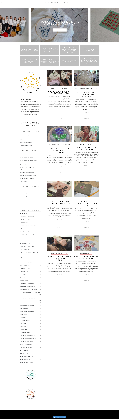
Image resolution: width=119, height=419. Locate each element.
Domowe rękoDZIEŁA (24, 154)
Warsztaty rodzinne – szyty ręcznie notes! (59, 202)
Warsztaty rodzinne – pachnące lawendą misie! (59, 258)
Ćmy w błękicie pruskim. (25, 231)
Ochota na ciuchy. (23, 193)
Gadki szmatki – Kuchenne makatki (27, 216)
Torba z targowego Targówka (26, 142)
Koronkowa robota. (24, 222)
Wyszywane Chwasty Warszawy (26, 362)
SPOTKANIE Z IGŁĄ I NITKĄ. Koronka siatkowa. (86, 94)
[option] (59, 25)
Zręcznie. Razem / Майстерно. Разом (27, 257)
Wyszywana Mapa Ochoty (25, 243)
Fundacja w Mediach (24, 280)
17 (74, 291)
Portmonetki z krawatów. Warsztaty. (27, 202)
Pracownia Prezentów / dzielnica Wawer (28, 175)
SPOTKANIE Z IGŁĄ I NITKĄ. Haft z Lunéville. (59, 150)
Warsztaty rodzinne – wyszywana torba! (59, 92)
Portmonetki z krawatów (25, 332)
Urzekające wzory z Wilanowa (59, 88)
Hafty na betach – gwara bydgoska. (27, 228)
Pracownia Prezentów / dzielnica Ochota (28, 225)
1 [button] (57, 40)
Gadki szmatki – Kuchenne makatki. (27, 246)
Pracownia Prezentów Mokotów (26, 199)
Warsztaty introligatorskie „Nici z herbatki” (86, 203)
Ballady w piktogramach (25, 249)
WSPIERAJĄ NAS (24, 353)
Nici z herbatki (23, 164)
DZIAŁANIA (23, 274)
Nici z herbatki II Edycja (86, 144)
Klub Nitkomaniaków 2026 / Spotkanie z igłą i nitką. (32, 299)
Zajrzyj (60, 31)
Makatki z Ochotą (23, 213)
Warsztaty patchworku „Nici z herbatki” (86, 257)
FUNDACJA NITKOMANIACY (59, 2)
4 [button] (62, 40)
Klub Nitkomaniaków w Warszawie (27, 172)
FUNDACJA (22, 277)
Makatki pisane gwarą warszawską (27, 178)
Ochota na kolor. (23, 181)
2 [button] (58, 40)
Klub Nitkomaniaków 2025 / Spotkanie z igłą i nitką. (32, 293)
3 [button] (60, 40)
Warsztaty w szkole (24, 350)
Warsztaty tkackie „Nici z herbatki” (86, 148)
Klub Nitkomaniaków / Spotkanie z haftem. (28, 190)
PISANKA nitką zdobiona (25, 196)
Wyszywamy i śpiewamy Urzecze (26, 157)
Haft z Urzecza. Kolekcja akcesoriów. (27, 219)
